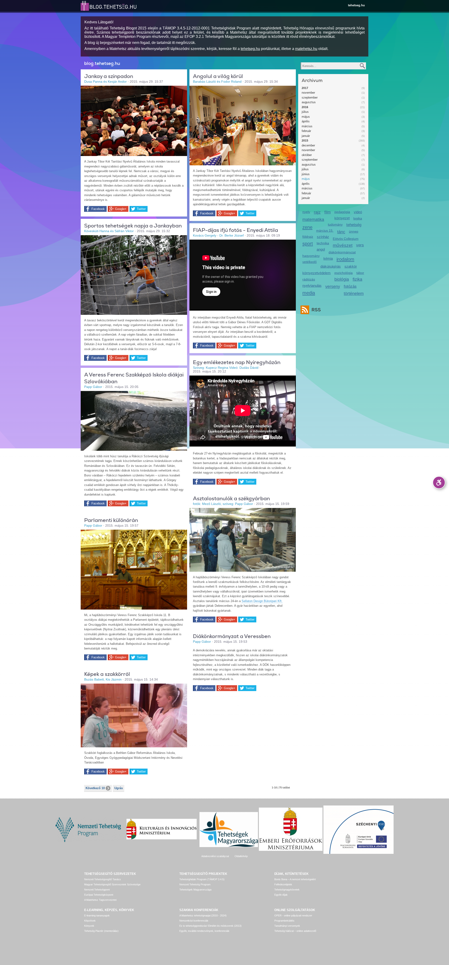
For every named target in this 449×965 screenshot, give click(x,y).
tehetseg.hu (356, 5)
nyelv (306, 212)
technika (323, 243)
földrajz (307, 236)
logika (357, 218)
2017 (305, 88)
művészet (342, 245)
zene (307, 227)
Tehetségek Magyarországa (195, 889)
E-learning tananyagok (97, 915)
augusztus (309, 102)
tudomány (335, 224)
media (308, 292)
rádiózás (308, 279)
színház (323, 237)
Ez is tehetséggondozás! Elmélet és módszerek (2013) (210, 925)
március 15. (324, 230)
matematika (313, 219)
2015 (305, 140)
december (308, 145)
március (307, 126)
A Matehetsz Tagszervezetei (100, 899)
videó (358, 212)
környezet (342, 218)
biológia (341, 279)
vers (360, 245)
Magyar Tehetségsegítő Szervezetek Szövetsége (112, 884)
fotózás (350, 286)
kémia (328, 258)
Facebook (98, 209)
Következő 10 (95, 788)
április (306, 121)
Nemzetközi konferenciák (193, 920)
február (306, 131)
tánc (341, 232)
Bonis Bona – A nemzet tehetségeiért (295, 879)
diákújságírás (330, 266)
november (308, 92)
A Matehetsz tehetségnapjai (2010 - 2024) (203, 915)
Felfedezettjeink (283, 884)
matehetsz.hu (306, 49)
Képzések (90, 920)
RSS (316, 310)
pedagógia (342, 212)
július (305, 112)
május (306, 116)
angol (321, 249)
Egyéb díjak (281, 894)
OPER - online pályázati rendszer (293, 915)
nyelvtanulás (312, 285)
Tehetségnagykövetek (287, 889)
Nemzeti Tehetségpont (97, 889)
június (306, 174)
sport (307, 243)
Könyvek (89, 925)
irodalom (345, 259)
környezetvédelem (316, 273)
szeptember (310, 97)
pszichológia (343, 273)
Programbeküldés (284, 920)
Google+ (121, 209)
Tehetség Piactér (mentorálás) (101, 931)
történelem (354, 293)
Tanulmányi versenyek (287, 925)
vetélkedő (309, 262)
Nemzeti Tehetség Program (194, 884)
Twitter (141, 209)
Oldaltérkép (241, 856)
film (327, 212)
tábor (360, 273)
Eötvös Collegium (345, 239)
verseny (332, 286)
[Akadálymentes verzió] (439, 482)
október (307, 155)
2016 (305, 107)
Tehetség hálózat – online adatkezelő (295, 931)
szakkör (350, 266)
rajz (317, 212)
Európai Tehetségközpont (98, 894)
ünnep (353, 231)
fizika (357, 279)
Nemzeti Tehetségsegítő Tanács (102, 879)
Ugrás (118, 788)
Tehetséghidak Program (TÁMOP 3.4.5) (201, 879)
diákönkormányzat (342, 252)
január (306, 136)
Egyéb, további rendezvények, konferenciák (204, 931)
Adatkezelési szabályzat (215, 856)
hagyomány (311, 256)
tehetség (353, 225)
